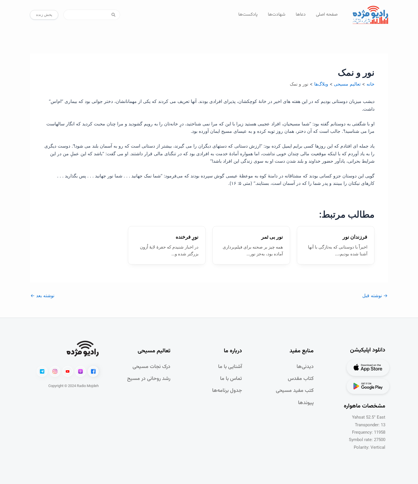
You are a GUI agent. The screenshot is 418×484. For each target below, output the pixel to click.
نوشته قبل (375, 295)
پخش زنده (44, 14)
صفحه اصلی (327, 14)
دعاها (301, 14)
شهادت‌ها (276, 14)
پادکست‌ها (248, 14)
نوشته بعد (42, 295)
